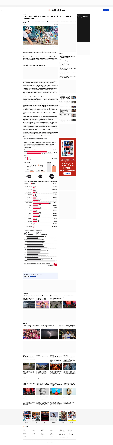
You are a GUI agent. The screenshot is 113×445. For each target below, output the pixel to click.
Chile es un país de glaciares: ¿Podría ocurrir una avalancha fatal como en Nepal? (56, 297)
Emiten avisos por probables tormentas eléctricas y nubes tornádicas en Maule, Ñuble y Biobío (49, 327)
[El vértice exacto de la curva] (42, 366)
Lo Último (30, 6)
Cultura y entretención (40, 381)
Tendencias (52, 355)
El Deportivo (19, 6)
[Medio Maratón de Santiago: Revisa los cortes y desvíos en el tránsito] (31, 334)
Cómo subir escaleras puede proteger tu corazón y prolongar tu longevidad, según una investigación (56, 372)
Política (4, 6)
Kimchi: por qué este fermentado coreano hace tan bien (68, 403)
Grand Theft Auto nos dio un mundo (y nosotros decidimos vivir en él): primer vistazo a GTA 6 (42, 297)
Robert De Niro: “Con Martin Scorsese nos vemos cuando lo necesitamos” (68, 69)
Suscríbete (33, 276)
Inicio (2, 6)
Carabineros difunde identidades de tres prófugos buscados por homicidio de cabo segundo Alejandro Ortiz (65, 111)
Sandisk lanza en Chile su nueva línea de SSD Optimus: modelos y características (29, 403)
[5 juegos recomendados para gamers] (69, 304)
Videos (26, 6)
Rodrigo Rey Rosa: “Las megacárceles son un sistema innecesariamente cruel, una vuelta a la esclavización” (42, 403)
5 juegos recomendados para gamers (68, 296)
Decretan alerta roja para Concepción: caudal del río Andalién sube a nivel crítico (67, 57)
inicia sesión (26, 276)
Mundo (23, 6)
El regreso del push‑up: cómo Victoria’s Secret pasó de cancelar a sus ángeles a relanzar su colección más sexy (56, 359)
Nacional (7, 6)
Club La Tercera (34, 6)
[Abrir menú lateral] (1, 10)
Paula (64, 381)
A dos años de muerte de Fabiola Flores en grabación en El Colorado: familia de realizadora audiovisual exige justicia (65, 115)
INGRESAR (110, 10)
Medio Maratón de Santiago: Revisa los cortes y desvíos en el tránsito (31, 326)
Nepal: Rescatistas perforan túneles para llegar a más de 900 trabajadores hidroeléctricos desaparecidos (67, 64)
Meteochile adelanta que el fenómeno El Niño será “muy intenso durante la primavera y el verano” (29, 297)
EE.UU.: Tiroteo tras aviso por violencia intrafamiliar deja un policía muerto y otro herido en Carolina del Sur (68, 73)
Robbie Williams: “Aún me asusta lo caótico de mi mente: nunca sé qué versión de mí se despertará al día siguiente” (42, 398)
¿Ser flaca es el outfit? (67, 396)
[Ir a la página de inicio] (56, 10)
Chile (24, 355)
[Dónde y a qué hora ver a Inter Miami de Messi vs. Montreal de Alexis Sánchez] (67, 334)
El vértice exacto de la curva (42, 356)
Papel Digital (40, 6)
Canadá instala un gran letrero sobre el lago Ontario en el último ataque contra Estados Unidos (68, 60)
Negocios (11, 6)
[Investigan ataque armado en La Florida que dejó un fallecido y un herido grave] (74, 107)
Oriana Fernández (27, 24)
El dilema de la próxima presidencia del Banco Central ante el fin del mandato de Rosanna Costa (42, 372)
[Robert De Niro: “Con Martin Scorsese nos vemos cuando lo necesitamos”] (42, 391)
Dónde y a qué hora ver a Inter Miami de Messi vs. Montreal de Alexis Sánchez (67, 327)
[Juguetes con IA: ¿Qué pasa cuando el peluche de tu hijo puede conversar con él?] (69, 391)
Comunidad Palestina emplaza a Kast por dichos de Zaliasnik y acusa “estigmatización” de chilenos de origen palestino (65, 120)
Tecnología (15, 6)
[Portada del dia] (67, 156)
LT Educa (44, 6)
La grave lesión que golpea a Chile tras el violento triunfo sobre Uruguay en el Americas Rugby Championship (69, 372)
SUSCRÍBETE (67, 173)
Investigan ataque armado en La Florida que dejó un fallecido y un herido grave (67, 77)
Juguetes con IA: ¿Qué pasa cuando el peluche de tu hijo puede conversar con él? (69, 384)
